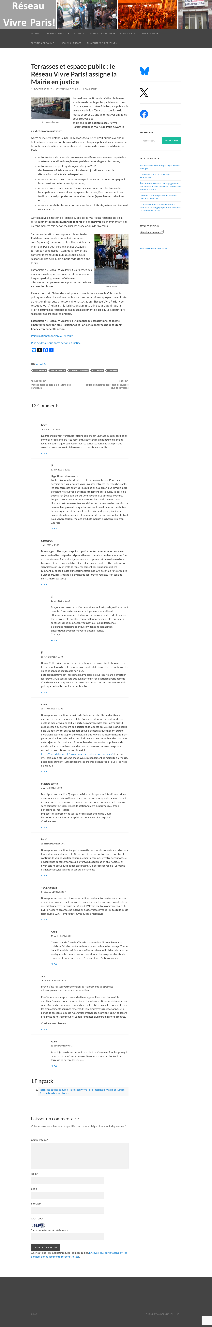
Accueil (35, 33)
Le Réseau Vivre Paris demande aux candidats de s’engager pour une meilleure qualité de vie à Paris (160, 207)
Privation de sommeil (43, 43)
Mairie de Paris (58, 370)
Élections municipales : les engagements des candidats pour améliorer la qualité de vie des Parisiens (160, 186)
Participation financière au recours (52, 335)
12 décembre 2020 (41, 89)
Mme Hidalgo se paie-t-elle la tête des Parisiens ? (51, 384)
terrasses (112, 370)
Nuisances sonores (101, 33)
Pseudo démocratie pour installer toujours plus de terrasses (106, 384)
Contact (79, 33)
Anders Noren (165, 1314)
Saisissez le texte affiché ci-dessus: (50, 1230)
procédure (97, 370)
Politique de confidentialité (153, 248)
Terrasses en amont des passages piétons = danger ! (160, 167)
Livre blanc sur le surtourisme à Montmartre (155, 176)
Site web (36, 1203)
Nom (34, 1173)
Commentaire (39, 1139)
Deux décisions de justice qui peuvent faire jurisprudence (158, 197)
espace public (40, 370)
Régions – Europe (71, 43)
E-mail (35, 1188)
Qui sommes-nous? (56, 33)
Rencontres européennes (102, 43)
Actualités (41, 364)
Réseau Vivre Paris (67, 89)
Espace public (128, 33)
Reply (44, 453)
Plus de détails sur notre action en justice (56, 343)
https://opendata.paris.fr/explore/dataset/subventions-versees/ (77, 753)
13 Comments (89, 89)
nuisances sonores (79, 370)
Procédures (148, 33)
